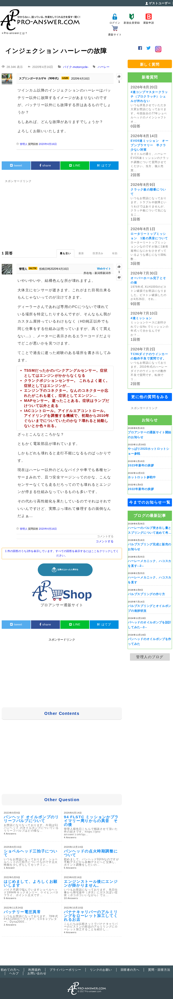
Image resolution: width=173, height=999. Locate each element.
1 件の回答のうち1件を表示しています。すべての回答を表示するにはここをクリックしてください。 (62, 553)
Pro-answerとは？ (16, 33)
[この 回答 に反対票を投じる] (119, 278)
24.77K (32, 268)
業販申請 (148, 22)
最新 (81, 253)
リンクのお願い (101, 969)
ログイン (114, 22)
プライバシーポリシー (65, 969)
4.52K (65, 78)
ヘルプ (14, 973)
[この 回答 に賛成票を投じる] (119, 267)
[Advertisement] (62, 213)
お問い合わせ (36, 973)
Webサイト (104, 268)
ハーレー (103, 67)
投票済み (98, 253)
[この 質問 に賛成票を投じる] (119, 76)
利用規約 (34, 969)
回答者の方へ (130, 969)
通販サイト (115, 34)
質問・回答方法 (159, 969)
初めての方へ (10, 969)
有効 (115, 253)
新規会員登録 (132, 22)
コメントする (105, 536)
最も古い (65, 253)
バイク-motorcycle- (76, 67)
